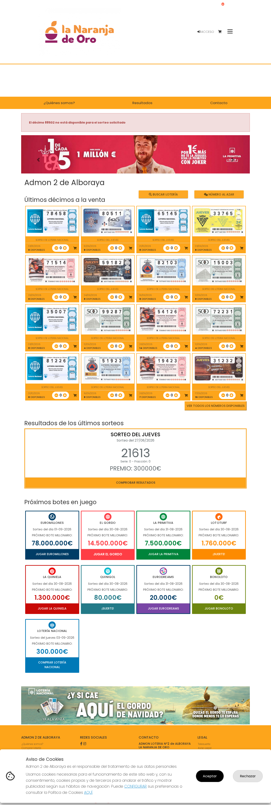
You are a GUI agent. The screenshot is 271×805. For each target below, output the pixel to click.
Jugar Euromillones (52, 554)
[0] (221, 31)
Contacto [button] (218, 102)
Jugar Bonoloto (219, 608)
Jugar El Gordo (107, 554)
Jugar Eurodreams (163, 608)
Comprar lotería (31, 748)
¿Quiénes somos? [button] (59, 102)
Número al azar (220, 194)
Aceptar (210, 776)
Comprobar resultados (135, 482)
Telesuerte (204, 744)
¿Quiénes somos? (32, 744)
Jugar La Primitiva (163, 554)
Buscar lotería (165, 194)
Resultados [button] (142, 102)
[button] (38, 159)
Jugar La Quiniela (52, 608)
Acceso (207, 32)
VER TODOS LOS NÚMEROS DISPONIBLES (216, 406)
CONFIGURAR (135, 786)
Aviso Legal (205, 748)
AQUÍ (88, 792)
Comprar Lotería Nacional (52, 664)
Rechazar (248, 776)
